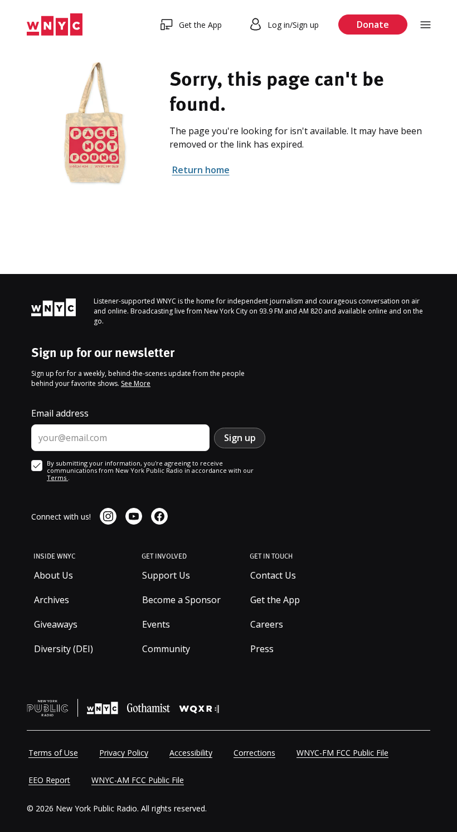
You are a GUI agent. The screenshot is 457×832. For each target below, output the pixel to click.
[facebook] (159, 516)
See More (135, 383)
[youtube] (133, 516)
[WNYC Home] (54, 24)
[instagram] (108, 516)
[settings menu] (425, 25)
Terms (57, 477)
